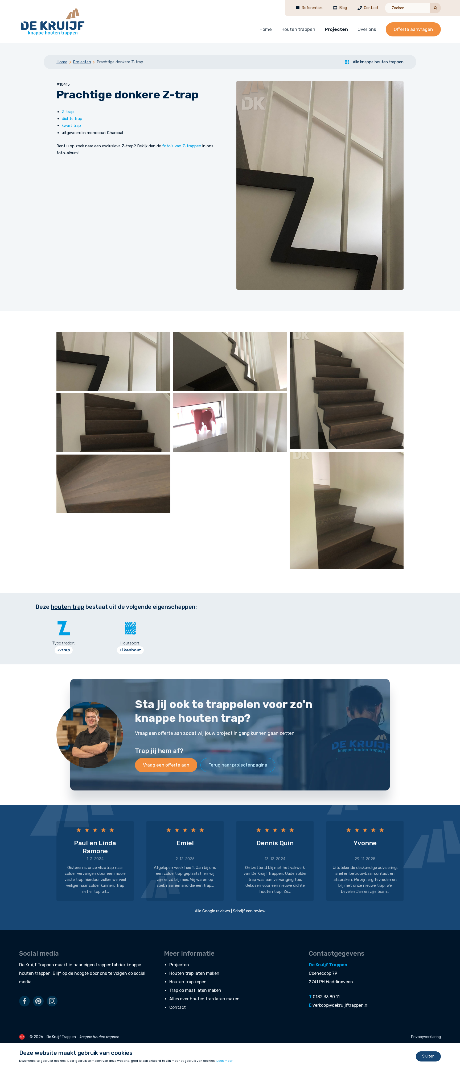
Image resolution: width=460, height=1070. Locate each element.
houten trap (67, 606)
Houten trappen (298, 29)
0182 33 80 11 (326, 996)
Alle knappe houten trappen (378, 62)
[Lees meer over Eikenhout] (130, 628)
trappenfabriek (111, 964)
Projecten (336, 29)
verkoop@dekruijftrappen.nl (340, 1005)
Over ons (367, 29)
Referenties (312, 8)
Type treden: (63, 643)
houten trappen (35, 973)
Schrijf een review (249, 911)
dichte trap (72, 118)
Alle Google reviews (212, 911)
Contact (371, 8)
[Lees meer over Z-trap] (63, 628)
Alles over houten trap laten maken (204, 998)
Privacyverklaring (426, 1037)
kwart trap (71, 125)
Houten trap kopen (188, 981)
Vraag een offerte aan (166, 765)
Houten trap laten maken (194, 973)
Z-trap (68, 111)
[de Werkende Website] (22, 1037)
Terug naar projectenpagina (237, 765)
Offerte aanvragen (413, 29)
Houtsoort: (130, 643)
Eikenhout (130, 649)
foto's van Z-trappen (181, 146)
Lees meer (224, 1061)
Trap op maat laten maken (195, 990)
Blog (343, 8)
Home (266, 29)
